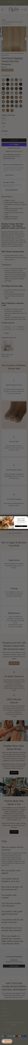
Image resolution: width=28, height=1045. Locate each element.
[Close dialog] (27, 516)
